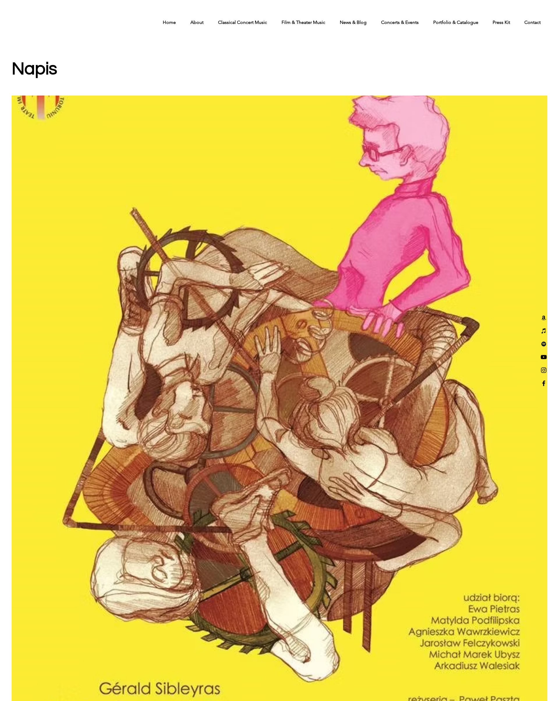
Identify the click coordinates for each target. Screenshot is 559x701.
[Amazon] (543, 317)
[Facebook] (543, 383)
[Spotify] (543, 344)
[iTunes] (543, 330)
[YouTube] (543, 357)
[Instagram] (543, 370)
